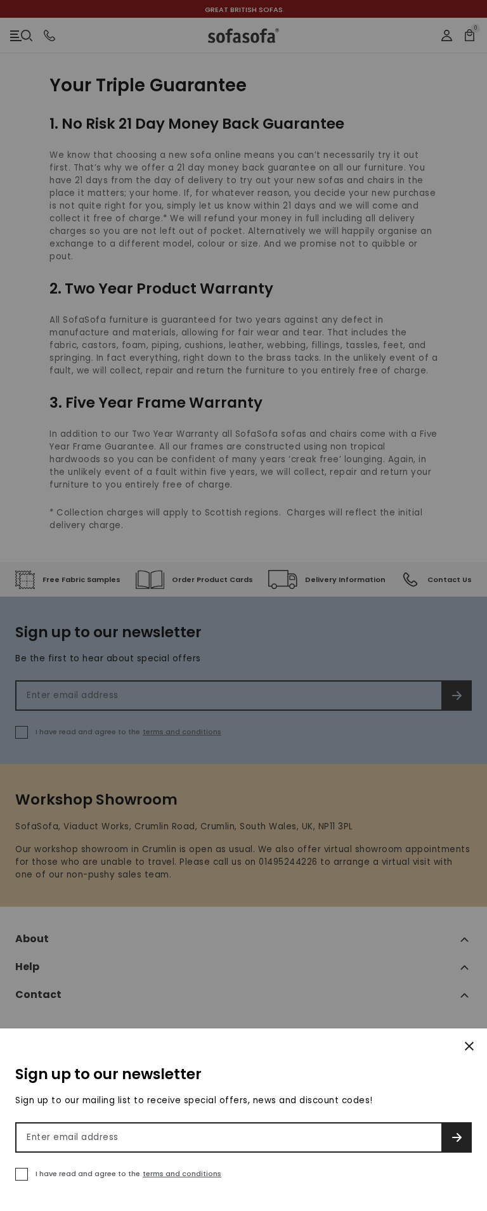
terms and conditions (182, 1174)
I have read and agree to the (128, 1174)
